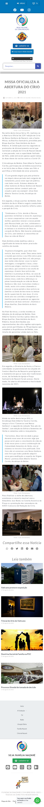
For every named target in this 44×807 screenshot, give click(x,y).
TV (22, 715)
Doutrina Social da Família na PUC (16, 654)
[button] (6, 3)
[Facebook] (8, 767)
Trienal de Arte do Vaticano (13, 621)
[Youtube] (15, 767)
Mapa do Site (5, 801)
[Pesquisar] (38, 66)
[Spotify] (29, 767)
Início (22, 706)
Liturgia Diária (22, 724)
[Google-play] (36, 767)
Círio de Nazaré (25, 98)
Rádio (22, 720)
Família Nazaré (22, 729)
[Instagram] (22, 767)
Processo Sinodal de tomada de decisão (18, 687)
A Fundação (21, 711)
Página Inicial (36, 98)
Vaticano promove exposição (14, 587)
